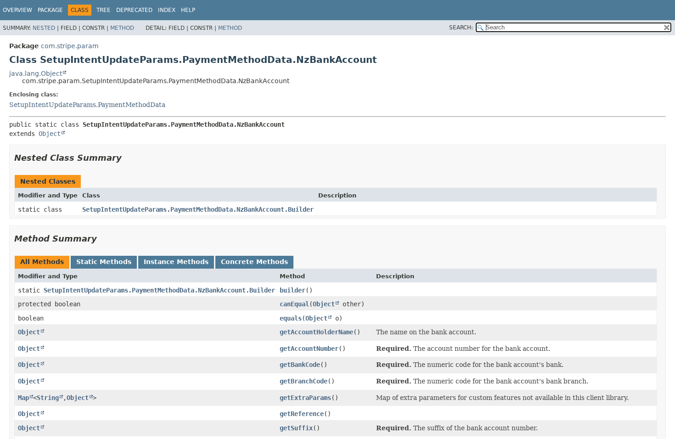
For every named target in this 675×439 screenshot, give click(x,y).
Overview (17, 10)
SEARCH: (461, 27)
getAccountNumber (309, 348)
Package (50, 10)
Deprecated (134, 10)
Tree (103, 10)
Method (122, 28)
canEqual (294, 304)
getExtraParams (305, 397)
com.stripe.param (70, 46)
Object (50, 133)
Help (188, 10)
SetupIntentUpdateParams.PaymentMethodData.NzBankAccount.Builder (198, 209)
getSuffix (296, 428)
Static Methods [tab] (103, 261)
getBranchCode (303, 381)
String (48, 397)
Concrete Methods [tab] (254, 261)
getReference (302, 413)
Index (166, 10)
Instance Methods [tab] (176, 261)
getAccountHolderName (316, 332)
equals (291, 318)
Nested (44, 28)
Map (23, 397)
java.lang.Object (35, 73)
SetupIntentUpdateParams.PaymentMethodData (87, 104)
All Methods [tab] (42, 261)
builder (292, 290)
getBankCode (300, 364)
